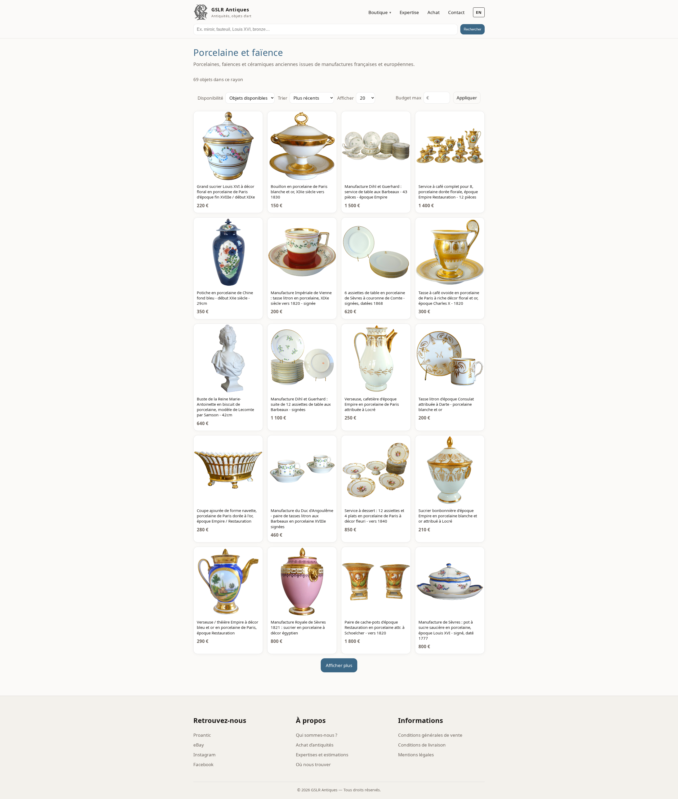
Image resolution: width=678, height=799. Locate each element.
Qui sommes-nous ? (316, 735)
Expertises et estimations (322, 755)
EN (479, 12)
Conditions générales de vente (430, 735)
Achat (433, 12)
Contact (456, 12)
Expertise (409, 12)
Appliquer (467, 98)
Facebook (203, 764)
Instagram (204, 755)
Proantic (202, 735)
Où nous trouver (313, 764)
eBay (198, 745)
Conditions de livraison (422, 745)
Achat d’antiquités (314, 745)
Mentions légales (416, 755)
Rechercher (472, 29)
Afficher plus (339, 665)
